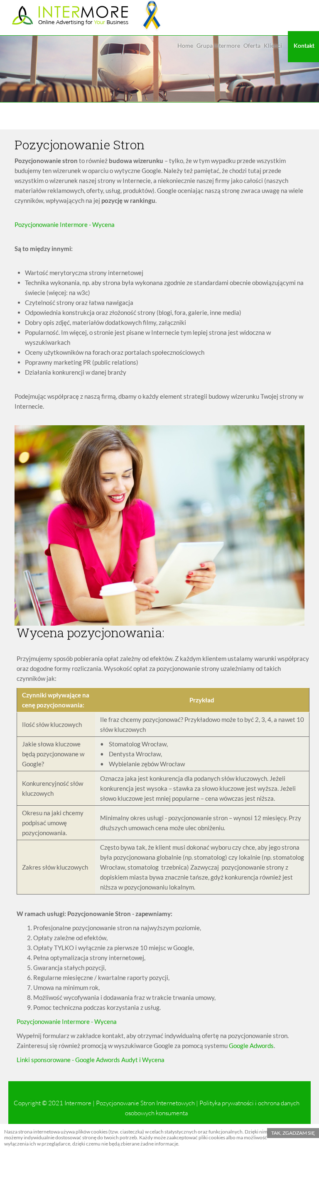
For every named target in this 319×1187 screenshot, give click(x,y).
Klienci (273, 45)
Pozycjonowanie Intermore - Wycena (67, 1021)
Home (185, 45)
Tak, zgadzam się (293, 1133)
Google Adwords (251, 1045)
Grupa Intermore (218, 45)
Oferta (251, 45)
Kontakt (304, 45)
